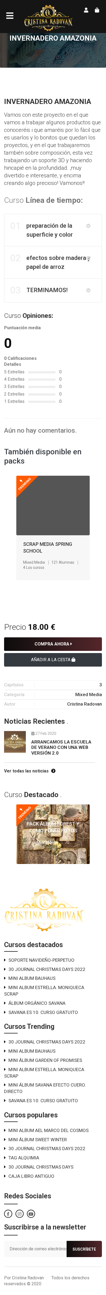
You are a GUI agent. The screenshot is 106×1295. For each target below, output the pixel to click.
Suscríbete (84, 1249)
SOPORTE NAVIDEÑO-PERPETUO (41, 960)
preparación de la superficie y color (41, 229)
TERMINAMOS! (39, 290)
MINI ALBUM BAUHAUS (31, 978)
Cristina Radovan (84, 704)
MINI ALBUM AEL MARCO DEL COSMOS (48, 1130)
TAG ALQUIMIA (23, 1157)
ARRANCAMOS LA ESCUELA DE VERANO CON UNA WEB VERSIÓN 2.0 (61, 747)
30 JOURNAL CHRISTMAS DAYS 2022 (46, 969)
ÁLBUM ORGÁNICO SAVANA (37, 1003)
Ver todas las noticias (27, 771)
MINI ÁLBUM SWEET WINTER (37, 1139)
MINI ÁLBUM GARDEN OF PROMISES (45, 1060)
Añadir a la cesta (51, 659)
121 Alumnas (62, 562)
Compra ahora (52, 644)
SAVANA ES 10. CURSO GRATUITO (43, 1012)
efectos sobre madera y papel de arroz (50, 261)
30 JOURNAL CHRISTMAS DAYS (40, 1167)
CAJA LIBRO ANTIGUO (31, 1176)
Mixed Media (34, 562)
